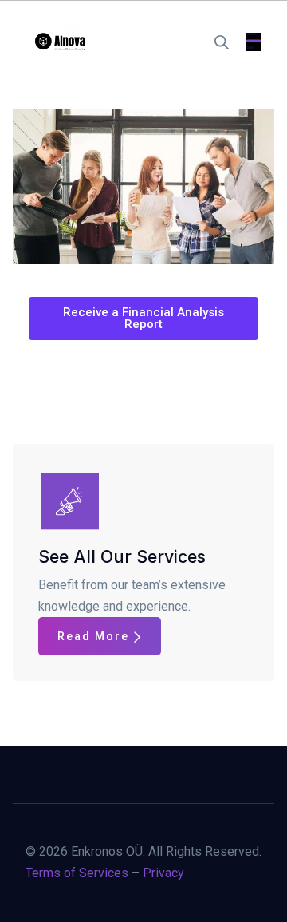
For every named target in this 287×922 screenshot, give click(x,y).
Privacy (163, 872)
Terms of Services (77, 872)
